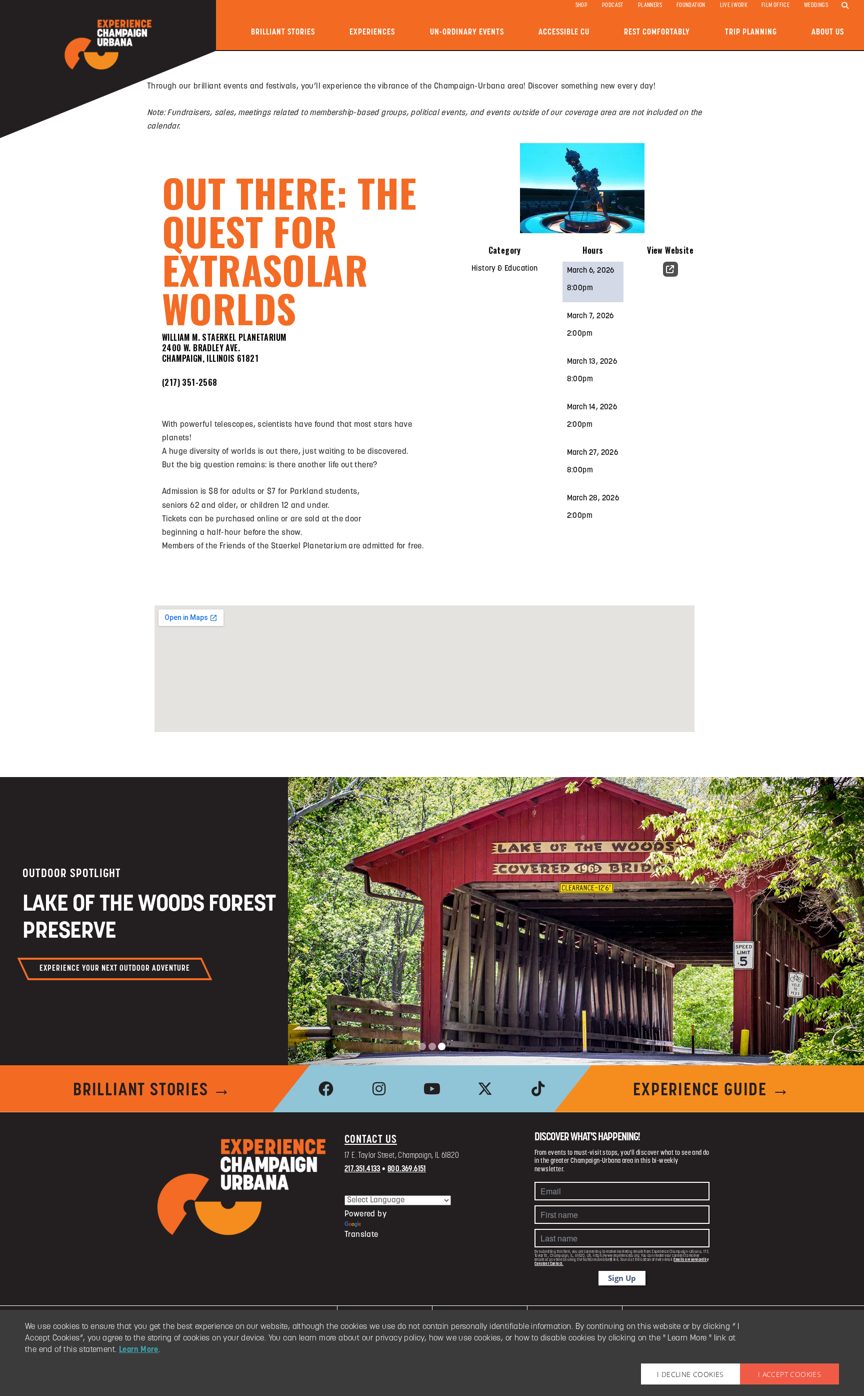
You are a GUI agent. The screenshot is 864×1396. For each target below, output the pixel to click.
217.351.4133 (362, 1169)
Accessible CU (564, 32)
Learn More (138, 1350)
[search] (845, 6)
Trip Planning (751, 32)
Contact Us (370, 1140)
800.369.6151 (407, 1169)
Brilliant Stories (283, 32)
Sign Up (622, 1278)
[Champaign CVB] (242, 1187)
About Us (828, 32)
